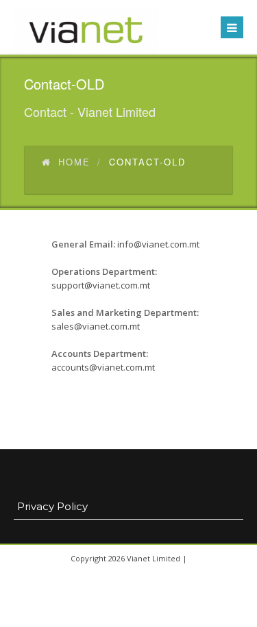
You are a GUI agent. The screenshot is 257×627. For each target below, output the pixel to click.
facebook (111, 613)
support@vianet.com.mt (100, 285)
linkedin (142, 613)
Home (74, 161)
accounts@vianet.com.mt (103, 367)
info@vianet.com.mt (158, 244)
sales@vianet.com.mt (95, 326)
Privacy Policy (52, 506)
